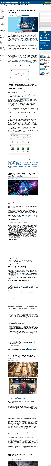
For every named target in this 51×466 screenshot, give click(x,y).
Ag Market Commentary (3, 53)
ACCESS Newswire (2, 57)
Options (5, 4)
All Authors (1, 28)
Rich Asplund (1, 25)
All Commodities (2, 31)
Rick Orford (1, 26)
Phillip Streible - (10, 358)
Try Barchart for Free (47, 2)
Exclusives (1, 9)
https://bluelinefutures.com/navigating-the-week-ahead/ (16, 398)
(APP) (11, 34)
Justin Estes (1, 22)
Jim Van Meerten (2, 21)
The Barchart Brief (2, 47)
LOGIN (43, 2)
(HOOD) (30, 39)
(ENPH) (11, 46)
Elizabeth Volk (1, 19)
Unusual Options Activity (3, 49)
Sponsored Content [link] (21, 176)
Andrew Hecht (2, 14)
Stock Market (1, 44)
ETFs (7, 4)
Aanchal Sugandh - (10, 13)
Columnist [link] (20, 13)
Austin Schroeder (2, 15)
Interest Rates (1, 42)
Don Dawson (1, 18)
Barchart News (2, 8)
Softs (0, 35)
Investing (18, 4)
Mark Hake (1, 23)
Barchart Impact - (10, 176)
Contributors (1, 10)
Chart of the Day (2, 11)
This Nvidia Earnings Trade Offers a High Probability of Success (18, 163)
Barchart (13, 13)
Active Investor (2, 48)
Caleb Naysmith (2, 16)
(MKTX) (32, 45)
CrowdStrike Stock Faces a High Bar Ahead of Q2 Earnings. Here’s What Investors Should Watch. (23, 162)
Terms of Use (41, 47)
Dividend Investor (2, 50)
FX (0, 41)
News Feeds (1, 12)
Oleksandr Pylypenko (2, 24)
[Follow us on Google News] (18, 16)
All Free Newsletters (2, 46)
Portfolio (26, 2)
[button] (50, 4)
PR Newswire (1, 60)
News (22, 4)
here (29, 159)
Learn (27, 4)
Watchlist (23, 2)
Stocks (1, 4)
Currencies (14, 4)
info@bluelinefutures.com (15, 401)
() (16, 270)
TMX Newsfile (1, 59)
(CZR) (26, 45)
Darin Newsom (2, 17)
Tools (25, 4)
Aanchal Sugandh (17, 156)
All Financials (1, 38)
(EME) (36, 39)
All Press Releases (2, 56)
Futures (10, 4)
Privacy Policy (45, 47)
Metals (1, 34)
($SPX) (18, 40)
